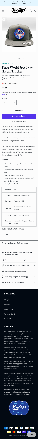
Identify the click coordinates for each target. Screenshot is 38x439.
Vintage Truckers (16, 435)
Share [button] (6, 234)
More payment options (19, 121)
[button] (2, 10)
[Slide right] (23, 58)
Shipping (7, 300)
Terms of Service (10, 314)
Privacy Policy (9, 309)
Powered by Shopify (24, 435)
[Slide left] (14, 58)
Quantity (4, 98)
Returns (7, 304)
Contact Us (8, 319)
